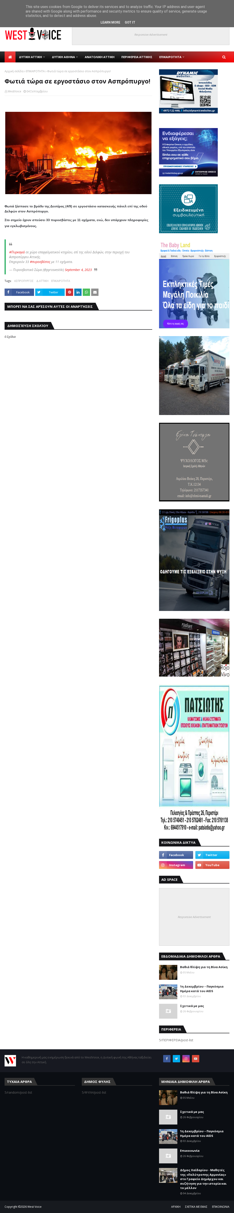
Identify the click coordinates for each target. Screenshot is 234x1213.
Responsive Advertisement (150, 34)
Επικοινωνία (189, 1151)
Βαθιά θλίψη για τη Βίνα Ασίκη (204, 967)
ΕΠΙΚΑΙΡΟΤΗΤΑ (35, 71)
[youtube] (212, 865)
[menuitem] (10, 56)
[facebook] (176, 855)
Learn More (110, 22)
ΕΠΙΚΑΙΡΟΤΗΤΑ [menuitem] (170, 57)
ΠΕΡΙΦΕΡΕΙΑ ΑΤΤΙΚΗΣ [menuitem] (136, 57)
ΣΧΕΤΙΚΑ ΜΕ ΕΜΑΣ (196, 1207)
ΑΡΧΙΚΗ (176, 1207)
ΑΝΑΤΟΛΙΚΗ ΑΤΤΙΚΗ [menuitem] (99, 57)
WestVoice (14, 91)
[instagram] (176, 865)
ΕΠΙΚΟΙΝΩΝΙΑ (220, 1207)
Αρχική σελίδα (14, 71)
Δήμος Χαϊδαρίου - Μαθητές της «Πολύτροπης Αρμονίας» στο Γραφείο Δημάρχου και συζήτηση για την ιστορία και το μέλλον (203, 1179)
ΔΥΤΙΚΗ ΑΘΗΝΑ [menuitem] (63, 57)
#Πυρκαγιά (17, 252)
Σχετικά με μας (192, 1006)
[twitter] (212, 855)
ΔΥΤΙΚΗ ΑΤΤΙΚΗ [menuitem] (30, 57)
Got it (130, 22)
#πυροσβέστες (40, 262)
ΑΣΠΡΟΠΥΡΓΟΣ (24, 281)
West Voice (34, 1207)
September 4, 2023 (78, 270)
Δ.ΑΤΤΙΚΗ (42, 281)
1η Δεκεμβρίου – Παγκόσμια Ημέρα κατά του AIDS (201, 988)
